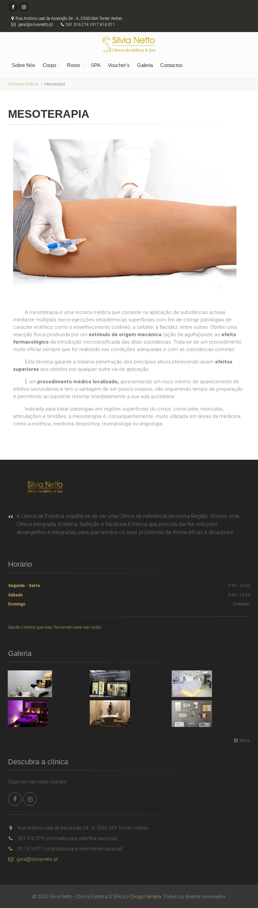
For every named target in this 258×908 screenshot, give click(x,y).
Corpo (49, 65)
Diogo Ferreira (146, 896)
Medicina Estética (23, 84)
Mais (245, 740)
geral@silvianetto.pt (37, 859)
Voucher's (119, 65)
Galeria (145, 65)
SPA (95, 65)
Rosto (73, 65)
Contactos (171, 65)
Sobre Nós (23, 65)
